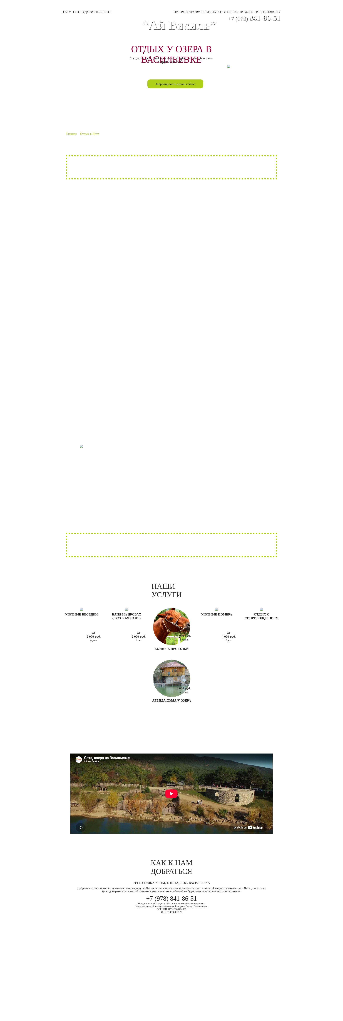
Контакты (252, 110)
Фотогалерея (171, 110)
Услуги (144, 110)
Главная (90, 110)
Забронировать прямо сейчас (175, 84)
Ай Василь (117, 110)
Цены (198, 110)
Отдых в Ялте (225, 110)
